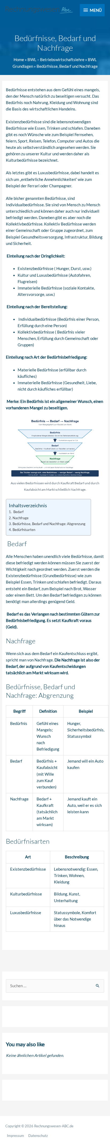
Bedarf (18, 512)
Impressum (15, 1135)
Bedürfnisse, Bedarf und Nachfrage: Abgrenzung (49, 524)
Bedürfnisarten (24, 530)
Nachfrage (21, 518)
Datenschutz (38, 1135)
